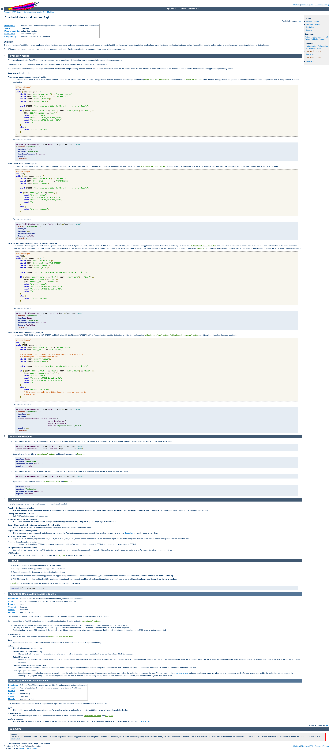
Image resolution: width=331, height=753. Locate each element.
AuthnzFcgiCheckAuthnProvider (317, 37)
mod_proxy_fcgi (313, 57)
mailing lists (15, 739)
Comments (310, 61)
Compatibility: (10, 36)
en (299, 21)
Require (80, 454)
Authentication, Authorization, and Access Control (317, 47)
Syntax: (11, 601)
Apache (7, 12)
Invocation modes (312, 21)
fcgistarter (312, 54)
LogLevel (12, 583)
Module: (12, 612)
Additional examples (313, 24)
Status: (7, 28)
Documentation (29, 12)
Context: (12, 607)
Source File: (9, 34)
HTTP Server (16, 12)
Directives (305, 5)
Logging (309, 30)
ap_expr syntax (182, 673)
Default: (11, 604)
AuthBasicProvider (193, 80)
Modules (296, 5)
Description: (9, 26)
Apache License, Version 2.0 (29, 748)
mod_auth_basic (313, 51)
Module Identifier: (12, 31)
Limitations (310, 27)
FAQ (311, 5)
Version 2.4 (41, 12)
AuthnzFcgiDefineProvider (315, 39)
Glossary (318, 5)
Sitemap (326, 5)
